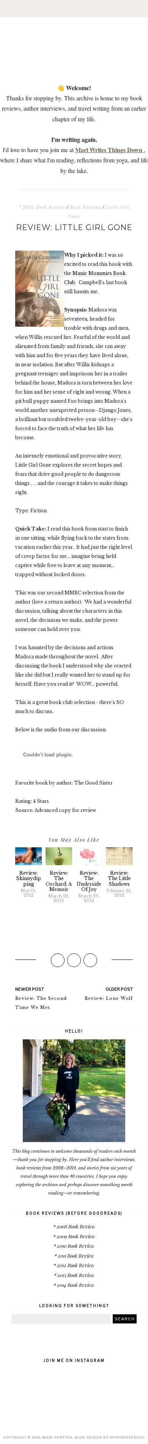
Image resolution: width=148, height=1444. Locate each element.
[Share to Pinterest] (90, 960)
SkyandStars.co (127, 1437)
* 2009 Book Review (74, 1236)
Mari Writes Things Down (109, 149)
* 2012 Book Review (42, 207)
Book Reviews (85, 207)
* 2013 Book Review (74, 1275)
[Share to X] (74, 960)
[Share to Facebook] (58, 960)
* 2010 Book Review (74, 1245)
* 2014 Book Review (74, 1285)
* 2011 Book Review (74, 1255)
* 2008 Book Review (74, 1226)
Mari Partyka (57, 1437)
